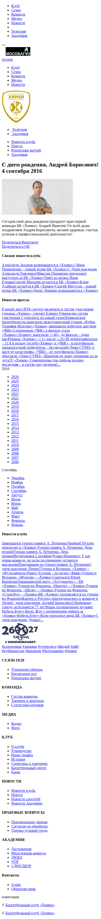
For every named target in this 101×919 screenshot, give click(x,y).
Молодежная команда (28, 853)
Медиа (16, 19)
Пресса (17, 146)
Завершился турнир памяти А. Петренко (34, 543)
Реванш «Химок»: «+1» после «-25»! (37, 339)
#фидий (63, 647)
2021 (15, 398)
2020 (15, 402)
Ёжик (15, 772)
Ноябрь (17, 482)
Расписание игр (24, 674)
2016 (15, 419)
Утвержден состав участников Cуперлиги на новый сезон (45, 315)
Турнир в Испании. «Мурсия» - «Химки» (49, 575)
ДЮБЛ (16, 857)
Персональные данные (29, 822)
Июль (15, 499)
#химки (71, 651)
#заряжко (30, 647)
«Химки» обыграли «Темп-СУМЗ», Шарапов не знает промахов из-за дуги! (49, 356)
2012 (15, 436)
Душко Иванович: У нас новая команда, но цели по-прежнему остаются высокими (46, 560)
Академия (19, 36)
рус (4, 59)
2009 (15, 449)
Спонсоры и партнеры (29, 764)
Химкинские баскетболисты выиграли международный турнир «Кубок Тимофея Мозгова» (48, 322)
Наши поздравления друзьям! (69, 607)
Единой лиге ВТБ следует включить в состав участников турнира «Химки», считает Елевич (47, 311)
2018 (15, 411)
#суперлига (47, 647)
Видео (16, 724)
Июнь (16, 503)
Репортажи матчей (26, 150)
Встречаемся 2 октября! (33, 556)
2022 (15, 394)
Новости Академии (27, 803)
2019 (15, 407)
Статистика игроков (27, 705)
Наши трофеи (22, 755)
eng (10, 59)
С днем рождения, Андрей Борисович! (43, 603)
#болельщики (53, 651)
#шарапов (33, 651)
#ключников (12, 647)
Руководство (21, 751)
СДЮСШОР (21, 866)
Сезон (16, 10)
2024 (15, 385)
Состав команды (24, 696)
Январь (17, 525)
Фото (15, 728)
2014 (15, 428)
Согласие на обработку (29, 826)
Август (17, 495)
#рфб (75, 647)
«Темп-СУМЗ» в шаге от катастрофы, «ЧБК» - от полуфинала (48, 349)
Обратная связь (23, 889)
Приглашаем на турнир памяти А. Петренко (53, 564)
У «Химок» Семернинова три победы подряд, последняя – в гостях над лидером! (43, 362)
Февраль (18, 520)
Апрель (17, 512)
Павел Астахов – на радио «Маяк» (54, 573)
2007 (15, 458)
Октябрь (18, 486)
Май (14, 508)
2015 (15, 424)
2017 (15, 415)
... (59, 364)
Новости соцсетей (25, 799)
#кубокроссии (13, 651)
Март (15, 516)
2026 (15, 377)
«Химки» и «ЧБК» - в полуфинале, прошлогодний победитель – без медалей (48, 345)
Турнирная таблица (27, 669)
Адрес (16, 885)
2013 (15, 432)
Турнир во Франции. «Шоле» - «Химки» (50, 588)
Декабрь (17, 478)
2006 (15, 462)
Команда (18, 14)
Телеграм (18, 31)
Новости (18, 23)
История (18, 759)
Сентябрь (18, 491)
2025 (15, 381)
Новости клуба (23, 142)
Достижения (21, 849)
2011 (15, 441)
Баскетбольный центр (28, 768)
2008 (15, 453)
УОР (15, 862)
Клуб (15, 6)
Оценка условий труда (29, 830)
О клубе (17, 747)
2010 (15, 445)
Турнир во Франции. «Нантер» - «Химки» (52, 586)
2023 (15, 390)
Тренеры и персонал (27, 701)
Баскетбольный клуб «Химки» (30, 905)
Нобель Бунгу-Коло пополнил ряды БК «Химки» (56, 616)
